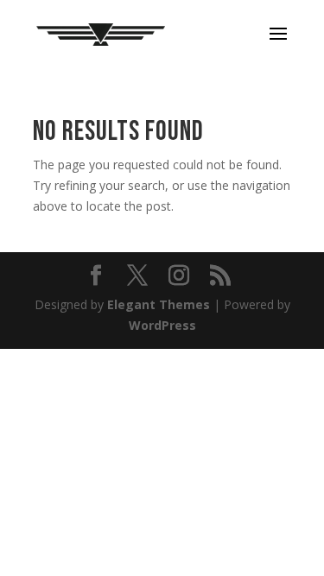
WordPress (162, 325)
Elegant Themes (158, 304)
